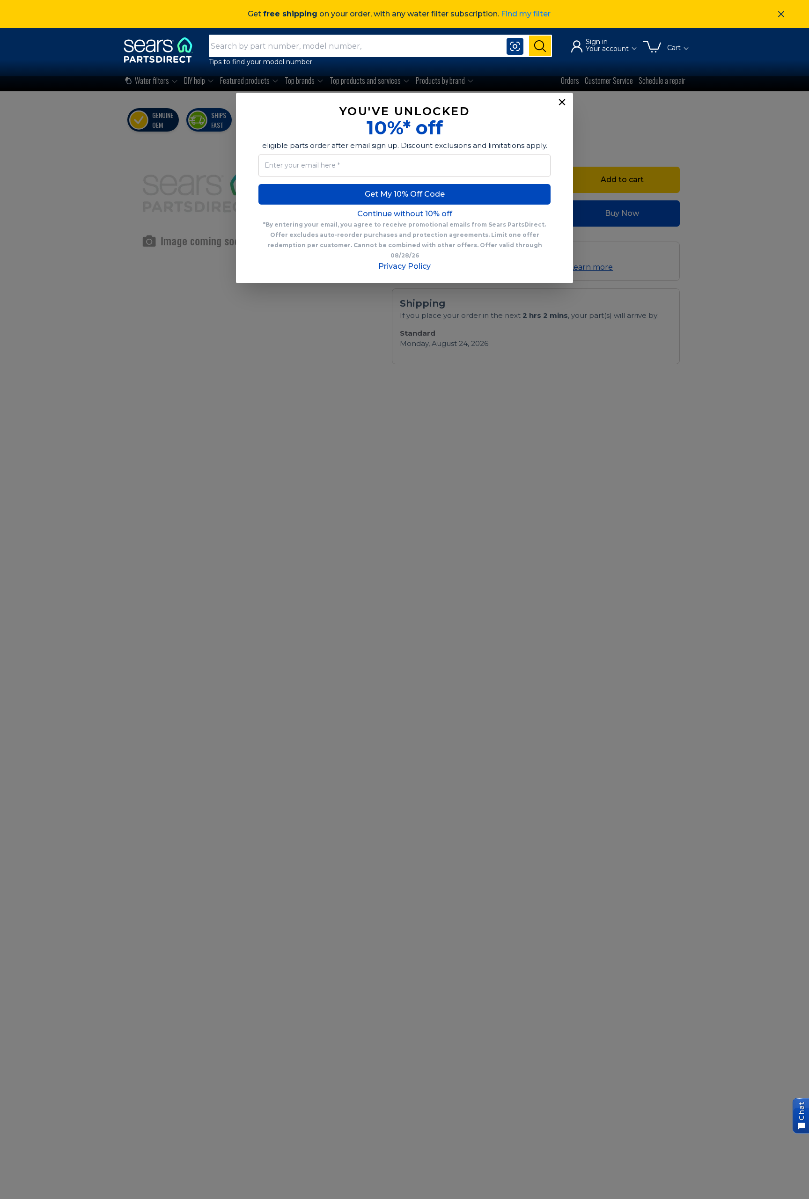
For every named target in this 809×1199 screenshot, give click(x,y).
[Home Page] (162, 49)
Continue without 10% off (404, 213)
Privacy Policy (404, 266)
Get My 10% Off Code (405, 194)
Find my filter (526, 13)
